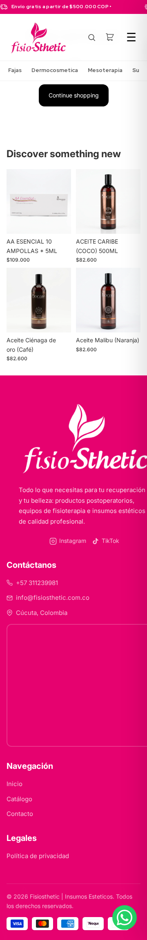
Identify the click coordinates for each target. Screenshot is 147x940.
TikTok (110, 540)
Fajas (15, 70)
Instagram (72, 540)
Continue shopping (74, 95)
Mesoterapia (105, 70)
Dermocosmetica (54, 70)
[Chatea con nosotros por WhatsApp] (124, 917)
